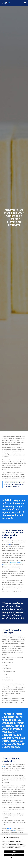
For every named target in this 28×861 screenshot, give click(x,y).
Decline (14, 854)
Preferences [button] (17, 847)
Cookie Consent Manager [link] (7, 837)
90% (10, 544)
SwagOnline (13, 686)
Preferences (14, 857)
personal (9, 828)
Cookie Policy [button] (11, 846)
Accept (14, 851)
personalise (14, 830)
